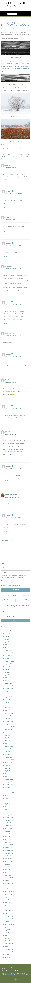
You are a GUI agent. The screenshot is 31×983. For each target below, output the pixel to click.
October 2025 (8, 658)
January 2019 (8, 880)
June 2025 (7, 669)
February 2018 (9, 910)
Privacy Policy (9, 974)
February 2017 (9, 943)
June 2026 (7, 636)
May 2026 (7, 639)
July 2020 (7, 831)
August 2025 (8, 664)
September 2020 (9, 825)
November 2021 (9, 787)
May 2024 (7, 705)
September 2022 (9, 760)
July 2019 (7, 864)
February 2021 (9, 812)
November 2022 (9, 754)
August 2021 (8, 795)
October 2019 (8, 856)
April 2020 (7, 839)
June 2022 (7, 768)
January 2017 (8, 946)
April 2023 (7, 740)
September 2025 (9, 661)
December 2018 (9, 883)
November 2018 (9, 886)
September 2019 (9, 858)
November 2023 (9, 721)
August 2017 (8, 927)
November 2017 (9, 919)
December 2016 (9, 949)
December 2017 (9, 916)
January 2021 (8, 815)
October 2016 (8, 954)
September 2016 (9, 957)
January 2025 (8, 683)
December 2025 (9, 653)
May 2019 (7, 869)
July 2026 (7, 633)
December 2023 (9, 718)
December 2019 (9, 850)
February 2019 (9, 878)
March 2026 (8, 644)
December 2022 (9, 751)
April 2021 (7, 806)
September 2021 (9, 793)
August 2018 (8, 894)
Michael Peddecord (11, 494)
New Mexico (5, 595)
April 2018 (7, 905)
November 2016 (9, 952)
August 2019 (8, 861)
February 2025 (9, 680)
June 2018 (7, 900)
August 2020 (8, 828)
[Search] (22, 14)
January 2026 (8, 650)
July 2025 (7, 666)
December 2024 (9, 686)
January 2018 (8, 913)
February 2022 (9, 779)
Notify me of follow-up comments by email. (14, 581)
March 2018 (8, 908)
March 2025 (8, 677)
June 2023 (7, 735)
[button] (3, 13)
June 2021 (7, 801)
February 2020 (9, 845)
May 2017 (7, 935)
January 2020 (8, 847)
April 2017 (7, 938)
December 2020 (9, 817)
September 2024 (9, 694)
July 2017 (7, 930)
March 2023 (8, 743)
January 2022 (8, 782)
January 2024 (8, 716)
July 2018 (7, 897)
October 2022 (8, 757)
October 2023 (8, 724)
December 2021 (9, 784)
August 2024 (8, 697)
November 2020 (9, 820)
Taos (24, 595)
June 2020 (7, 834)
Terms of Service (20, 974)
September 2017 (9, 924)
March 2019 (8, 875)
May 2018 (7, 902)
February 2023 (9, 746)
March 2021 (8, 809)
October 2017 (8, 921)
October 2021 (8, 790)
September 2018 (9, 891)
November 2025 (9, 655)
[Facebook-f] (15, 979)
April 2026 (7, 642)
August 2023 (8, 729)
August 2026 (8, 631)
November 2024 (9, 688)
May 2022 (7, 771)
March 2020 (8, 842)
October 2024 (8, 691)
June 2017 (7, 932)
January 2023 (8, 749)
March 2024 (8, 710)
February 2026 (9, 647)
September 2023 (9, 727)
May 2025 (7, 672)
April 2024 (7, 707)
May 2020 (7, 836)
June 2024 (7, 702)
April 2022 (7, 773)
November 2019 (9, 853)
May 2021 (7, 804)
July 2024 (7, 699)
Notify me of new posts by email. (11, 585)
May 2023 (7, 738)
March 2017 (8, 941)
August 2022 (8, 762)
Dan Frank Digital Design (12, 970)
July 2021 (7, 798)
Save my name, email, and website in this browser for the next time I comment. (14, 576)
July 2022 (7, 765)
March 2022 (8, 776)
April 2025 (7, 675)
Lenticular (3, 63)
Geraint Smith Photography (15, 4)
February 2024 (9, 713)
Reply (4, 183)
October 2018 (8, 889)
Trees (27, 595)
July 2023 (7, 732)
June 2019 (7, 867)
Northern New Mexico (16, 595)
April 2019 (7, 872)
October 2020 (8, 823)
